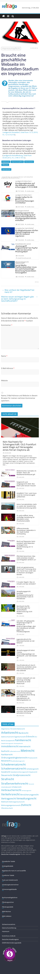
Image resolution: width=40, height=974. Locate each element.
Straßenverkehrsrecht (14, 783)
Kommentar (6, 325)
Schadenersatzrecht (13, 764)
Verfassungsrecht (26, 790)
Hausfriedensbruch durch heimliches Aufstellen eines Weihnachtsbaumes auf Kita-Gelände (26, 667)
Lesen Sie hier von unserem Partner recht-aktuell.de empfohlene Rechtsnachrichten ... (17, 177)
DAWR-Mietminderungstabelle (11, 943)
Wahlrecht (5, 802)
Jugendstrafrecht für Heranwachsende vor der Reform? (26, 641)
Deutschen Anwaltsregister (10, 854)
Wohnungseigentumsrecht (10, 805)
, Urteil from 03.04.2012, (17, 156)
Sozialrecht (5, 772)
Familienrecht (23, 740)
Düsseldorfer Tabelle (8, 861)
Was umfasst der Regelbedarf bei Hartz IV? (18, 290)
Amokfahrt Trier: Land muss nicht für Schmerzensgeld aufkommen (27, 495)
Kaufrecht (5, 751)
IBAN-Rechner (6, 911)
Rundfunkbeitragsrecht (18, 761)
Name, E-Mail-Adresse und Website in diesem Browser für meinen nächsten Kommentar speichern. (19, 398)
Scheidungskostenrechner (10, 885)
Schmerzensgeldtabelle (9, 889)
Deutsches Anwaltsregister (10, 939)
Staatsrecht (33, 772)
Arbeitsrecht (9, 732)
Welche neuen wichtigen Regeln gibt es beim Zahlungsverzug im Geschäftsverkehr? (19, 298)
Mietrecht (27, 750)
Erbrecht (30, 736)
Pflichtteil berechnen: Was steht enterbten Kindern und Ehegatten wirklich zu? (26, 558)
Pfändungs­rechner (8, 902)
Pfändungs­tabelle (7, 907)
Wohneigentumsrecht (17, 802)
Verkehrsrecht (10, 794)
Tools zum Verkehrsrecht (10, 880)
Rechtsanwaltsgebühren (9, 897)
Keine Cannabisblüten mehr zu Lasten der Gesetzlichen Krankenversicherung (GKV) (27, 506)
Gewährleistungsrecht (7, 743)
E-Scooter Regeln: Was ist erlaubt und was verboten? (26, 583)
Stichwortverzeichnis (8, 924)
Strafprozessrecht (21, 775)
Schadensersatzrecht (13, 768)
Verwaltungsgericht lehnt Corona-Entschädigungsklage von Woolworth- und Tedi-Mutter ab (27, 653)
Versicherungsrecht (29, 794)
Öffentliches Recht (7, 808)
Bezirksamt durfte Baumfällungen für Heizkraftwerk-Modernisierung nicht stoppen (24, 609)
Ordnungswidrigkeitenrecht (14, 757)
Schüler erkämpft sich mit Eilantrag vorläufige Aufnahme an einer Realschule (26, 680)
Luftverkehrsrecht (15, 751)
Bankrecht (23, 732)
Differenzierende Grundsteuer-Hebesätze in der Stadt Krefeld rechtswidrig (26, 531)
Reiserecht (6, 760)
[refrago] (3, 16)
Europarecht (10, 741)
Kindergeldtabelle (7, 866)
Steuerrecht (6, 775)
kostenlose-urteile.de (8, 936)
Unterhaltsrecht (6, 787)
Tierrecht (31, 784)
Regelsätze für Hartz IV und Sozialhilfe (14, 871)
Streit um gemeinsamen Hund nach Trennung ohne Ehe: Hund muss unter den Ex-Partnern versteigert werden (26, 570)
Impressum (5, 162)
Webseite (5, 165)
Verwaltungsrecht (26, 798)
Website (4, 380)
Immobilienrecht (9, 746)
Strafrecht (7, 779)
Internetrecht (6, 169)
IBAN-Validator (6, 916)
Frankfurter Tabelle (8, 875)
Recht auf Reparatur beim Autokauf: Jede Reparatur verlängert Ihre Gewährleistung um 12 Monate (26, 544)
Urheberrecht (16, 787)
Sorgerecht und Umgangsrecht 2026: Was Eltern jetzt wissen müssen (26, 484)
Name (4, 356)
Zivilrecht (26, 805)
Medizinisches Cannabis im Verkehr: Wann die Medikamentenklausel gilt (26, 472)
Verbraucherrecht (11, 790)
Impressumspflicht (17, 162)
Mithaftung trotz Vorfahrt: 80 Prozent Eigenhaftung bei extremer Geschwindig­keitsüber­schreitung (27, 710)
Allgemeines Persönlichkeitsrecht (13, 729)
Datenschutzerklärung (9, 928)
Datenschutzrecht (7, 737)
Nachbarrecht (7, 754)
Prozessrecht (32, 758)
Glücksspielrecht (18, 743)
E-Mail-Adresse (7, 368)
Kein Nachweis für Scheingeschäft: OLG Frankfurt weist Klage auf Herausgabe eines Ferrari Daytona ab (19, 445)
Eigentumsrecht (20, 737)
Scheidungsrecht (32, 769)
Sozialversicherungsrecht (20, 772)
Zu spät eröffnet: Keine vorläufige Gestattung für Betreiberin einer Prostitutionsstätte (26, 518)
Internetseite (29, 162)
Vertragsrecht (8, 798)
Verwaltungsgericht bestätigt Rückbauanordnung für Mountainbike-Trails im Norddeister (25, 595)
